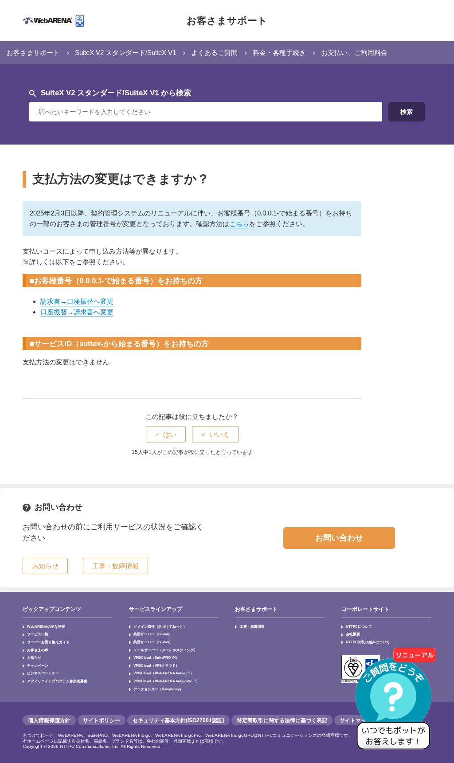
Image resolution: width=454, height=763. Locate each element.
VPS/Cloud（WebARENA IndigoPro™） (166, 681)
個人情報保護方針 (49, 720)
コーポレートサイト (365, 609)
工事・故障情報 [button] (115, 566)
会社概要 (353, 634)
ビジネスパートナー (43, 673)
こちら (239, 223)
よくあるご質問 (214, 52)
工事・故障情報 (252, 626)
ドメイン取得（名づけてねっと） (160, 626)
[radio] (166, 434)
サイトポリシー (101, 720)
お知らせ (34, 657)
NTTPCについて (359, 626)
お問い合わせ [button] (339, 537)
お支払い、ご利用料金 (354, 52)
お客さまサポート (227, 20)
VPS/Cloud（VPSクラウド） (156, 665)
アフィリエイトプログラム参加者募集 (57, 681)
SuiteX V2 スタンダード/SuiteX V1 (125, 52)
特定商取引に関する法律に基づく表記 (282, 720)
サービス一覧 (37, 634)
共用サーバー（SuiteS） (152, 642)
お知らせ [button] (45, 566)
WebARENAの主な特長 (46, 626)
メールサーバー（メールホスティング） (165, 650)
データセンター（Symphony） (158, 689)
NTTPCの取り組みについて (368, 642)
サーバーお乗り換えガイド (48, 642)
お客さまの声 (37, 650)
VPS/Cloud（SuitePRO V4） (156, 657)
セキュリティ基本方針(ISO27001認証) (178, 720)
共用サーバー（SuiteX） (152, 634)
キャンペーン (37, 665)
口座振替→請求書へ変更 (77, 312)
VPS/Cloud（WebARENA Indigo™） (163, 673)
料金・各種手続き (279, 52)
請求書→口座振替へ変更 (77, 301)
